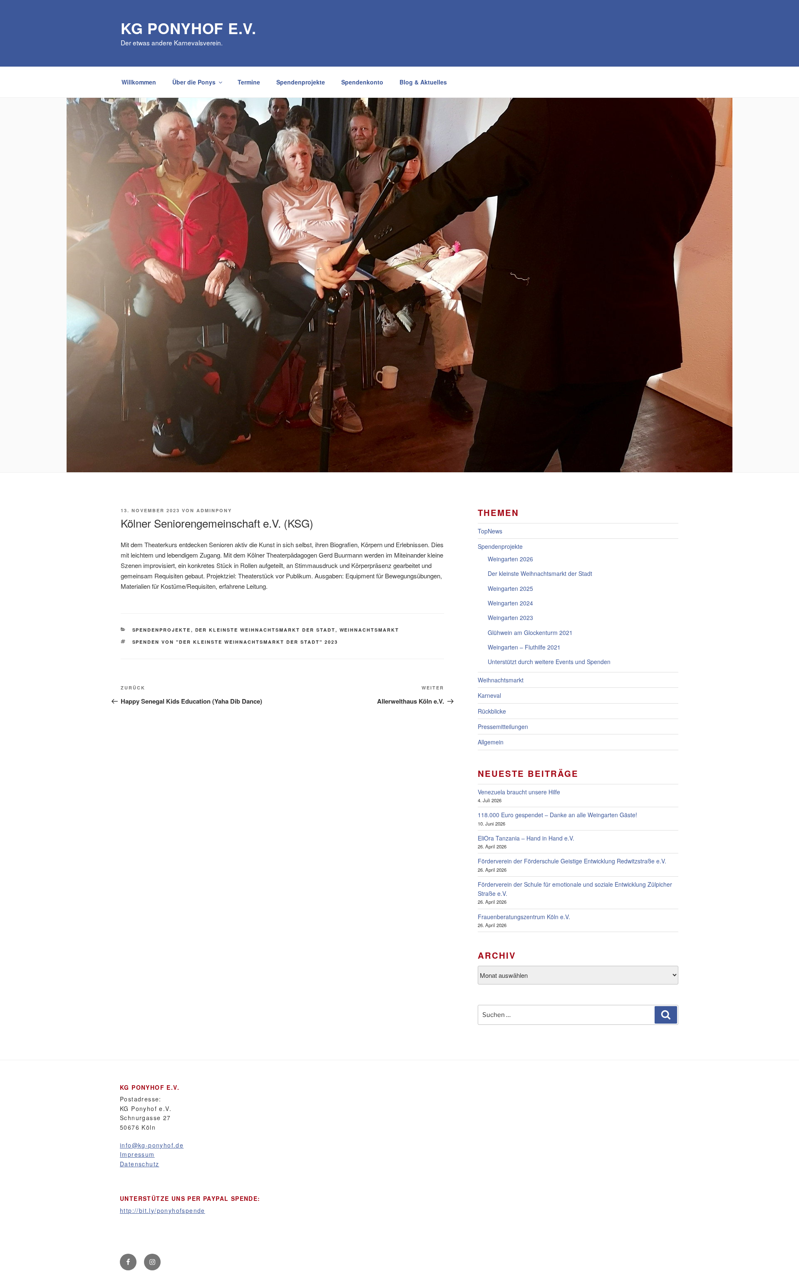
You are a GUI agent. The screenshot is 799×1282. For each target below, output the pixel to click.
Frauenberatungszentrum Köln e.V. (524, 917)
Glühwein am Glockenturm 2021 (530, 632)
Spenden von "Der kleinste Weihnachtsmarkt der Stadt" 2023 (235, 642)
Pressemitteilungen (503, 726)
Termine (249, 82)
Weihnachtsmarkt (370, 630)
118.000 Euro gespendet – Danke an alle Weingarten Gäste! (557, 815)
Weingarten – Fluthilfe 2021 (524, 647)
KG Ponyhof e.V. (188, 28)
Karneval (489, 695)
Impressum (137, 1154)
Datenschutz (139, 1164)
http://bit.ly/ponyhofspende (162, 1210)
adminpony (214, 510)
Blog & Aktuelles (423, 82)
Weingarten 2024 (510, 603)
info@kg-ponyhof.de (152, 1145)
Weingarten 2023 (510, 617)
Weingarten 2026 (510, 559)
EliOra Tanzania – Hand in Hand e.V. (526, 838)
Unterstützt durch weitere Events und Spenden (549, 661)
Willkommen (139, 82)
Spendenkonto (362, 82)
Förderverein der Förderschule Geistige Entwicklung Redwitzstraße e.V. (572, 861)
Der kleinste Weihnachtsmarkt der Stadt (265, 630)
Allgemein (491, 742)
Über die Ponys (194, 82)
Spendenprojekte (300, 82)
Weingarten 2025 (510, 588)
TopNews (490, 531)
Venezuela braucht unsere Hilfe (519, 792)
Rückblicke (492, 711)
